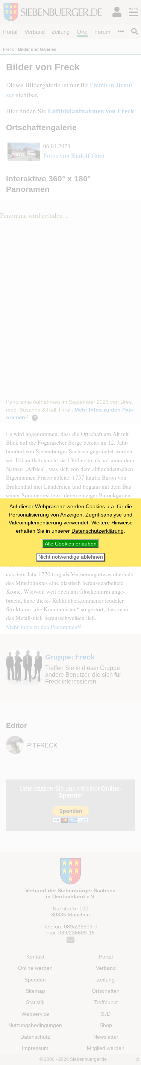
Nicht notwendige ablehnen (70, 557)
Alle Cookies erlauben (71, 544)
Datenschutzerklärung (97, 531)
